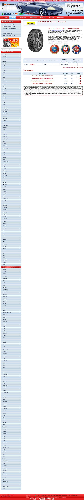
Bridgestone (5, 125)
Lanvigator (5, 278)
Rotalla (4, 390)
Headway (5, 225)
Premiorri (5, 353)
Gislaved (4, 200)
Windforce (5, 470)
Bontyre (4, 120)
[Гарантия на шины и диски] (65, 53)
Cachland (5, 127)
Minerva (4, 317)
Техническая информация (9, 35)
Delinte (4, 157)
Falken (4, 177)
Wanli (4, 463)
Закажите (9, 0)
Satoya (4, 397)
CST (4, 150)
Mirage (4, 319)
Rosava (4, 388)
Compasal (5, 136)
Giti (3, 202)
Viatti (4, 449)
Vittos (4, 456)
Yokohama (5, 474)
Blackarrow (5, 113)
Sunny (4, 415)
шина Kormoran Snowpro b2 (57, 30)
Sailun (4, 394)
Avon (4, 95)
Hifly (4, 230)
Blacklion (5, 118)
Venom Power (6, 447)
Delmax (4, 159)
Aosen (4, 72)
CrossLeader (5, 148)
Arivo (4, 79)
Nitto (4, 328)
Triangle (4, 433)
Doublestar (5, 164)
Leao (4, 285)
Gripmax (4, 214)
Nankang (5, 321)
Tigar (4, 417)
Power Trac (5, 349)
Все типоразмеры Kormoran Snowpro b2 (72, 67)
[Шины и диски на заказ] (76, 53)
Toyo (4, 424)
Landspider (5, 276)
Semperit (5, 401)
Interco (4, 241)
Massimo (5, 294)
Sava (4, 399)
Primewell (5, 356)
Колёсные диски (22, 17)
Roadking (5, 376)
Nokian (4, 330)
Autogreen (5, 90)
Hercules (5, 228)
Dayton (4, 154)
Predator (4, 351)
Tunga (4, 436)
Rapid (4, 365)
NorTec (4, 335)
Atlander (4, 84)
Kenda (4, 257)
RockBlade (5, 385)
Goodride (5, 205)
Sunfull (4, 413)
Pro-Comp (5, 360)
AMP (4, 65)
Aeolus (4, 61)
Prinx (4, 358)
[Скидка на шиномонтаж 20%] (11, 47)
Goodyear (5, 207)
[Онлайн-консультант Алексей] (2, 14)
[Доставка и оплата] (54, 53)
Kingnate (5, 260)
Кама (4, 484)
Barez (4, 100)
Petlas (4, 344)
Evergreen (5, 175)
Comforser (5, 134)
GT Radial (5, 216)
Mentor (4, 305)
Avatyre (4, 93)
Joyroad (4, 248)
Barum (4, 104)
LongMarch (5, 289)
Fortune (4, 189)
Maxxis (4, 303)
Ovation (4, 342)
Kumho (4, 269)
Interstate (5, 244)
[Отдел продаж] (2, 11)
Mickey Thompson (7, 312)
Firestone (5, 184)
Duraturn (4, 168)
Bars (4, 102)
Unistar (4, 445)
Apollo (4, 77)
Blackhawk (5, 116)
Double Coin (5, 161)
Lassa (4, 280)
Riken (4, 369)
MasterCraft (5, 296)
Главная (6, 17)
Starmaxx (5, 408)
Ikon (3, 234)
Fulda (4, 196)
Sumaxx (4, 410)
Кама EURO (5, 486)
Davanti (4, 152)
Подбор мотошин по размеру (9, 31)
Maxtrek (4, 301)
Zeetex (4, 477)
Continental (5, 138)
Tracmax (4, 426)
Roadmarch (5, 378)
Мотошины (43, 17)
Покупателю (61, 17)
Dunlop (4, 166)
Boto (4, 122)
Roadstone (5, 381)
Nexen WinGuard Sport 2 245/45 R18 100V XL (42, 78)
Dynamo (4, 170)
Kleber (4, 264)
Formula (4, 186)
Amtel (4, 68)
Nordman (5, 333)
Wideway (5, 468)
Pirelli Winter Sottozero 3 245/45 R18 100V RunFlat (42, 81)
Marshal (4, 292)
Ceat (4, 129)
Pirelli (4, 346)
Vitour (4, 454)
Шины (13, 17)
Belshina (4, 106)
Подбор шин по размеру (8, 24)
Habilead (5, 218)
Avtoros (4, 97)
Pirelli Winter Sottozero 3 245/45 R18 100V (42, 83)
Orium (4, 340)
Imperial (4, 239)
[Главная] (2, 8)
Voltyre (4, 458)
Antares (4, 70)
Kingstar (4, 262)
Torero (4, 420)
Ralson (4, 362)
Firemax (4, 182)
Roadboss (5, 372)
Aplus (4, 74)
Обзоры (52, 17)
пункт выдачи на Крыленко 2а (76, 13)
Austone (4, 88)
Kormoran (5, 266)
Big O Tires (5, 111)
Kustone (4, 271)
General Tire (5, 198)
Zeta (4, 479)
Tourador (5, 422)
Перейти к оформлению (76, 7)
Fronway (4, 193)
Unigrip (4, 440)
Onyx (4, 337)
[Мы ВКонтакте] (7, 14)
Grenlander (5, 212)
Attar (4, 86)
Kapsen (4, 250)
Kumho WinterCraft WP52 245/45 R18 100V (42, 75)
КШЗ (4, 488)
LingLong (5, 287)
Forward (4, 191)
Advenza (4, 59)
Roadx (4, 383)
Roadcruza (5, 374)
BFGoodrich (5, 109)
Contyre (4, 141)
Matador (4, 298)
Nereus (4, 324)
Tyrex (4, 438)
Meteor (4, 308)
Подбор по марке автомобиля (9, 28)
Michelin (4, 310)
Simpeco (4, 404)
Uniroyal (4, 442)
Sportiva (4, 406)
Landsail (4, 273)
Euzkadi (4, 173)
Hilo (3, 232)
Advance (4, 56)
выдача (76, 12)
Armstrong (5, 81)
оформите (61, 0)
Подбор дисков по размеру (9, 26)
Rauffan (4, 367)
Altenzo (4, 63)
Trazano (4, 429)
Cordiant (4, 145)
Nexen (4, 326)
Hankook (5, 223)
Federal (4, 180)
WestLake (5, 465)
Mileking (4, 314)
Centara (4, 132)
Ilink (3, 237)
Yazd (4, 472)
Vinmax (4, 452)
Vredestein (5, 461)
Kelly (4, 255)
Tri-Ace (4, 431)
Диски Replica (33, 17)
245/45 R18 (55, 41)
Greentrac (5, 209)
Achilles (4, 54)
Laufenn (4, 282)
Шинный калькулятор (7, 33)
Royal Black (5, 392)
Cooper (4, 143)
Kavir (4, 253)
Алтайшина (5, 481)
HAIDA (4, 221)
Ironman (4, 246)
